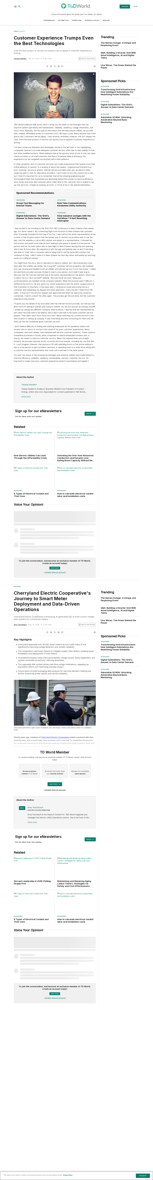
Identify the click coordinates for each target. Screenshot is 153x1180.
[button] (15, 6)
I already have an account (55, 524)
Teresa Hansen (20, 59)
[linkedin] (51, 66)
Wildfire (106, 20)
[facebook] (47, 66)
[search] (19, 6)
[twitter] (55, 66)
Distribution (63, 20)
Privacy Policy (67, 1175)
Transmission (49, 20)
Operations (76, 20)
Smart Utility (19, 31)
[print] (95, 66)
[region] (76, 1175)
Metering (17, 538)
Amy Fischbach (20, 576)
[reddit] (58, 66)
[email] (62, 66)
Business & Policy (92, 20)
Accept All (142, 1175)
